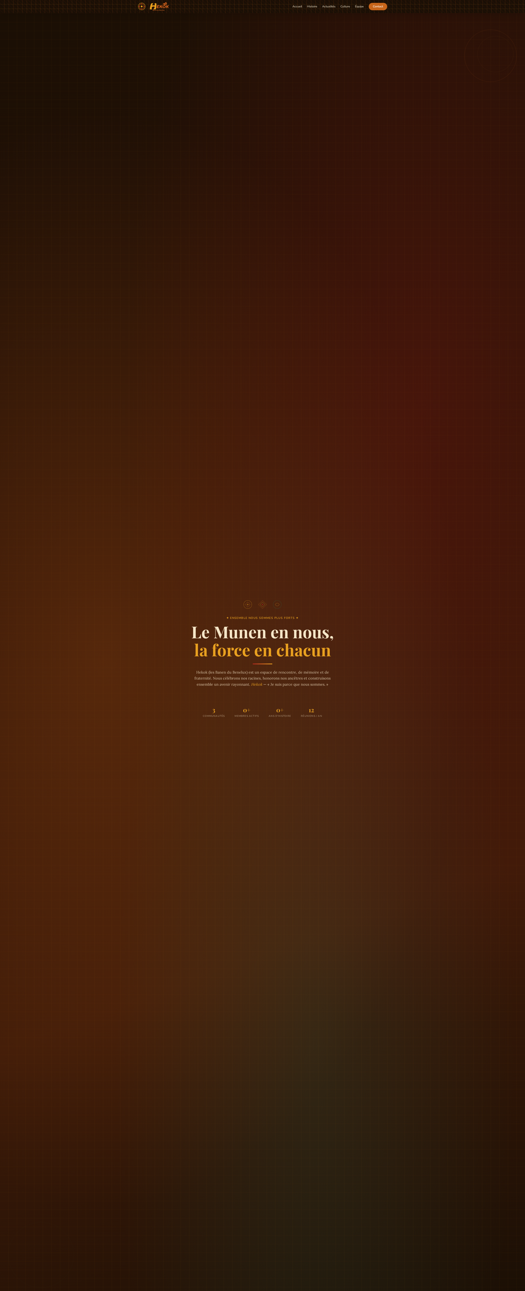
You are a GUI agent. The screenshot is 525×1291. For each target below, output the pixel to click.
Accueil (297, 6)
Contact (378, 6)
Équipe (359, 6)
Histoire (312, 6)
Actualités (329, 6)
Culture (345, 6)
